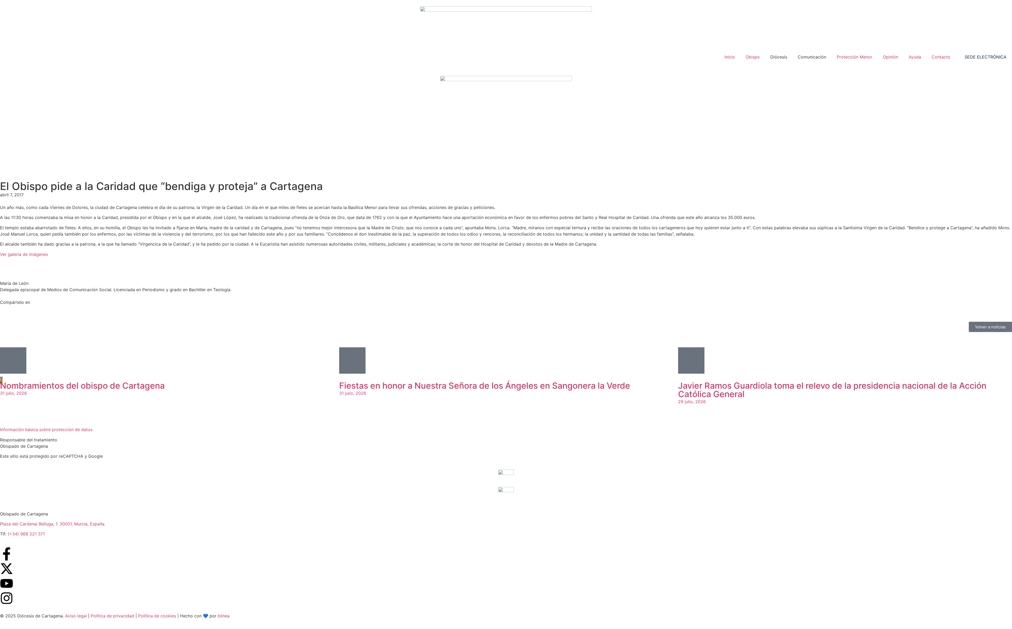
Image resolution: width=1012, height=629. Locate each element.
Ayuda (915, 57)
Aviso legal (76, 615)
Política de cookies (157, 615)
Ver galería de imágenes (24, 254)
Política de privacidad (112, 615)
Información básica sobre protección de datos (46, 429)
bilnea (224, 615)
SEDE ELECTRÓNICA (985, 57)
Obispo (753, 57)
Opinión (890, 57)
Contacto (941, 57)
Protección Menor (854, 57)
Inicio (729, 57)
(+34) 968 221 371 (26, 534)
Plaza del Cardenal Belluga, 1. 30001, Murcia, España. (52, 523)
